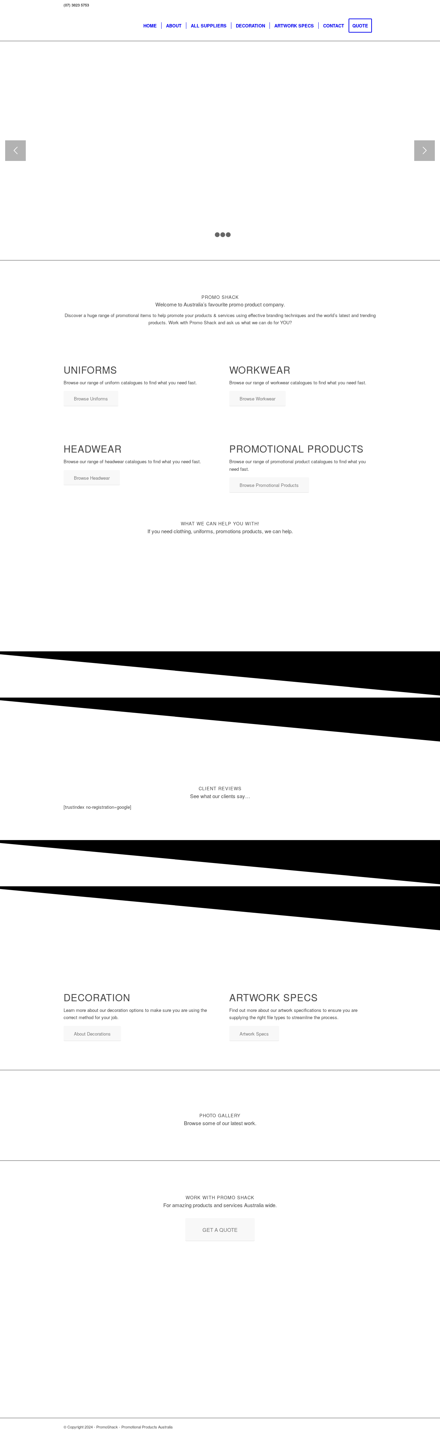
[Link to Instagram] (371, 1427)
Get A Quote (149, 90)
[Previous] (15, 150)
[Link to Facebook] (361, 1427)
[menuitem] (150, 25)
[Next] (424, 150)
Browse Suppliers (90, 90)
